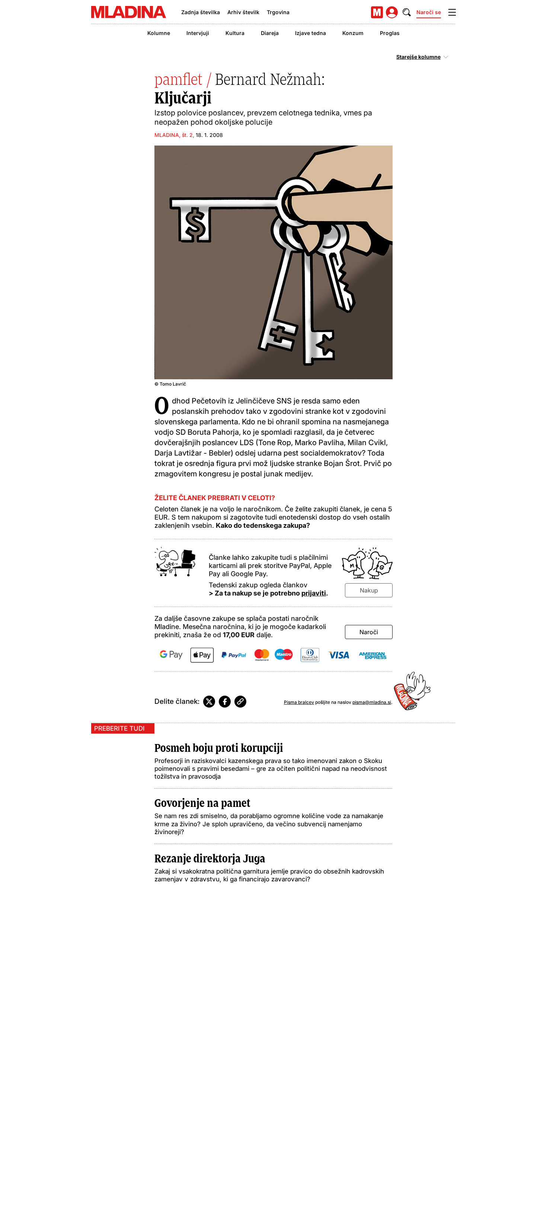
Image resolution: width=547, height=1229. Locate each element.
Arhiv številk (243, 12)
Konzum (353, 33)
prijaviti (313, 593)
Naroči (368, 632)
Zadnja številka (200, 12)
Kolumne (158, 33)
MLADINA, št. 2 (173, 135)
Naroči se (428, 12)
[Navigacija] (452, 12)
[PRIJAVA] (392, 12)
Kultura (234, 33)
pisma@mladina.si (371, 702)
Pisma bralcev (299, 702)
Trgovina (278, 12)
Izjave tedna (310, 33)
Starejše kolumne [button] (418, 57)
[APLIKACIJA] (377, 12)
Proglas (390, 33)
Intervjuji (197, 33)
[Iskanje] (407, 12)
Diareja (270, 33)
